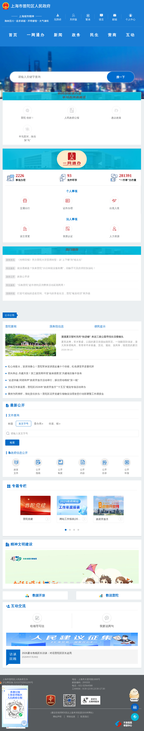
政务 (76, 35)
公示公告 (10, 315)
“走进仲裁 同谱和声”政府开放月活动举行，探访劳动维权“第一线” (43, 380)
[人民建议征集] (72, 639)
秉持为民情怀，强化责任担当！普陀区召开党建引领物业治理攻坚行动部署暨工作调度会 (56, 393)
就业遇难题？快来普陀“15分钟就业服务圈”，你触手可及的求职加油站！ (56, 268)
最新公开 (17, 405)
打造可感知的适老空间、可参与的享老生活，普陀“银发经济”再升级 (53, 293)
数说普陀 (112, 595)
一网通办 (36, 35)
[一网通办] (72, 159)
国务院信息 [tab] (57, 326)
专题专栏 (19, 486)
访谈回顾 (13, 656)
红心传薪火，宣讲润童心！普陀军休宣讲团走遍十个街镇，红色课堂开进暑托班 (51, 366)
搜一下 (120, 77)
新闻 (58, 35)
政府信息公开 (19, 452)
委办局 (37, 423)
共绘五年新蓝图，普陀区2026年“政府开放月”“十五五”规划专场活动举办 (47, 387)
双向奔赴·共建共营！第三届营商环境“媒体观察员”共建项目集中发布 (45, 373)
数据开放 (38, 595)
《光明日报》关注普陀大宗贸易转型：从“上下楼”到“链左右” (49, 259)
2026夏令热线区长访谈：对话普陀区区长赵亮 (47, 653)
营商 (112, 35)
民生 (94, 35)
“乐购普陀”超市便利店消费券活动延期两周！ (41, 285)
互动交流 (18, 606)
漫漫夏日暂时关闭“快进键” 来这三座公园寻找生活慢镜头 (92, 336)
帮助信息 (71, 716)
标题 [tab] (10, 423)
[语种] (135, 717)
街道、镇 (54, 423)
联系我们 (84, 716)
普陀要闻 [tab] (11, 326)
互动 (130, 35)
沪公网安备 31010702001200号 (18, 682)
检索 (12, 442)
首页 (13, 35)
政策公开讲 (23, 276)
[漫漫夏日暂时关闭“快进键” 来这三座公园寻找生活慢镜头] (30, 344)
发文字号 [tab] (23, 423)
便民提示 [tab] (100, 326)
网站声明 (57, 716)
